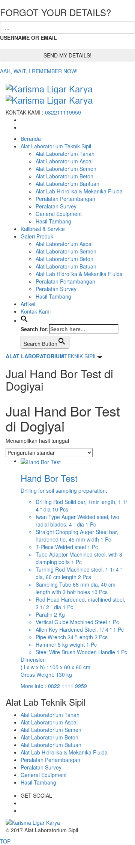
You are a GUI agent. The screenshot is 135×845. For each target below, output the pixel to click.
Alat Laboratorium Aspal (64, 161)
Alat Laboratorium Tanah (65, 153)
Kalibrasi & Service (43, 228)
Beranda (31, 138)
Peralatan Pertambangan (65, 198)
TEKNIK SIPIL (51, 356)
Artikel (28, 304)
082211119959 (63, 112)
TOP (5, 841)
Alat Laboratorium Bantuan (67, 183)
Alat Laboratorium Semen (66, 168)
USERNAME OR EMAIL (28, 37)
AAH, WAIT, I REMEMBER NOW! (39, 71)
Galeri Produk (37, 236)
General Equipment (59, 213)
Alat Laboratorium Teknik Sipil (56, 146)
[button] (24, 320)
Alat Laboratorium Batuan (66, 266)
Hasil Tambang (53, 221)
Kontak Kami (36, 311)
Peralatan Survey (56, 206)
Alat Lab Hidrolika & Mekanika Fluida (79, 191)
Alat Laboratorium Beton (64, 176)
